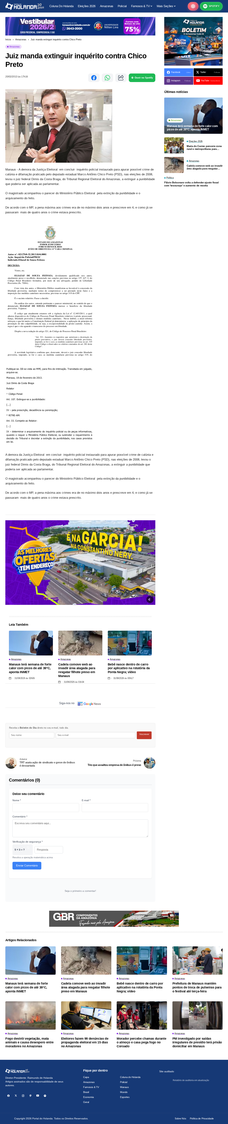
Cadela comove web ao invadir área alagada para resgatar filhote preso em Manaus (76, 670)
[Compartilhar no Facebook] (94, 77)
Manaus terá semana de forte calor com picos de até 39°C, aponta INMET (30, 668)
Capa (86, 1077)
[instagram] (23, 1096)
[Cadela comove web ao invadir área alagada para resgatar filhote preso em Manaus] (80, 643)
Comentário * (19, 816)
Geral (86, 1102)
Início (8, 39)
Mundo (124, 1092)
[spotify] (45, 1096)
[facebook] (8, 1096)
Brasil (86, 1092)
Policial (123, 1082)
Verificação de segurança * (27, 841)
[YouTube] (38, 1096)
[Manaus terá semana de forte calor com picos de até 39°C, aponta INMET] (31, 643)
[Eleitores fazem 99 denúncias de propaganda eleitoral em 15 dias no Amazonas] (86, 1015)
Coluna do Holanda (130, 1077)
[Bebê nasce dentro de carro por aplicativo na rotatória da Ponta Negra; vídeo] (130, 643)
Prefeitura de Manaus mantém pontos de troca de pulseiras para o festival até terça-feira (197, 987)
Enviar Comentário (27, 865)
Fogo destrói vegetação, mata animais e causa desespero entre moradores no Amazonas (29, 1042)
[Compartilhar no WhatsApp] (107, 77)
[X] (16, 1096)
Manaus (124, 1087)
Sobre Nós (180, 1118)
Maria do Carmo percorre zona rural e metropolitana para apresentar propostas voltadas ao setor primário (205, 147)
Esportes (124, 1097)
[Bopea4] (24, 6)
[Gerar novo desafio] (28, 850)
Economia (88, 1097)
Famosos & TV (91, 1087)
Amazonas (20, 39)
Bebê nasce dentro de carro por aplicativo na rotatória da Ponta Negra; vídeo (129, 668)
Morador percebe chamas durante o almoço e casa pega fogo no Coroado (141, 1042)
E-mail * (86, 800)
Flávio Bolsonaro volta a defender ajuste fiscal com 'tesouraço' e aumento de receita (191, 184)
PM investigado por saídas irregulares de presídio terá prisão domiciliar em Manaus (197, 1042)
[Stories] (193, 6)
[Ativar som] (150, 599)
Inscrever (144, 734)
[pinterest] (30, 1096)
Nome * (16, 800)
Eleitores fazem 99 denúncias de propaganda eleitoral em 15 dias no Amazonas (84, 1042)
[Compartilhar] (121, 77)
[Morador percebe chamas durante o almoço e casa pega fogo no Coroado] (142, 1015)
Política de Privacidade (202, 1118)
